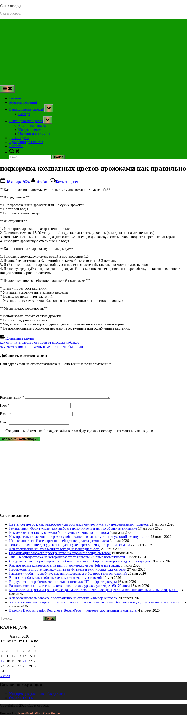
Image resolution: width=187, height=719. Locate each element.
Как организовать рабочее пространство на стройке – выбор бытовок (63, 598)
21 (24, 661)
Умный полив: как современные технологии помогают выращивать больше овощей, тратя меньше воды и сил (95, 602)
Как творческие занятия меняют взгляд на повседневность (54, 549)
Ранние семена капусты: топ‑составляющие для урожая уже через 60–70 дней (69, 586)
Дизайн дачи (19, 138)
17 (2, 661)
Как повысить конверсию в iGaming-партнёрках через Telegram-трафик (64, 565)
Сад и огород (10, 6)
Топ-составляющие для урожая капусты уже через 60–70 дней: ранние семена (69, 545)
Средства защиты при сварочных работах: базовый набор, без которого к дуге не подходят (79, 561)
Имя (4, 405)
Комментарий (12, 397)
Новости (16, 146)
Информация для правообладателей (37, 694)
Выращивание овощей (26, 109)
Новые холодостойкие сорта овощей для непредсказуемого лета (59, 541)
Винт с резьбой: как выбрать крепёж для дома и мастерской (55, 577)
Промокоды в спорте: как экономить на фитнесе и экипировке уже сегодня (67, 569)
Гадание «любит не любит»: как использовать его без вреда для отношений (68, 573)
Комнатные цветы (32, 125)
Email (5, 414)
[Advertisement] (93, 51)
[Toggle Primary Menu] (7, 89)
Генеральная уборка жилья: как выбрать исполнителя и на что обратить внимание (73, 528)
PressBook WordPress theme (39, 713)
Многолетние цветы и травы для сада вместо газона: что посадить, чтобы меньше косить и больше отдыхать (93, 590)
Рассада (24, 114)
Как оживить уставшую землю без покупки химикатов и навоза (59, 532)
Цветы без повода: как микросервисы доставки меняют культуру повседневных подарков (79, 524)
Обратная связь (21, 698)
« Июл (5, 676)
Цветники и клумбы (34, 134)
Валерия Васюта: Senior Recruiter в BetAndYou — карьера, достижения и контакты (73, 610)
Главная (15, 98)
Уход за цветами (30, 130)
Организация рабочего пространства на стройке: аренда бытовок (60, 553)
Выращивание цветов (26, 121)
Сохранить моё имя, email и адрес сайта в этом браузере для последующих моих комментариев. (79, 431)
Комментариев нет (70, 182)
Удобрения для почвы (26, 142)
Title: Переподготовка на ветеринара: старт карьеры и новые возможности (67, 557)
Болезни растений (23, 102)
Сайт (4, 422)
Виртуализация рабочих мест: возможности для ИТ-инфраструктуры (63, 582)
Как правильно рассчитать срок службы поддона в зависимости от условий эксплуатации (79, 537)
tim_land (43, 182)
